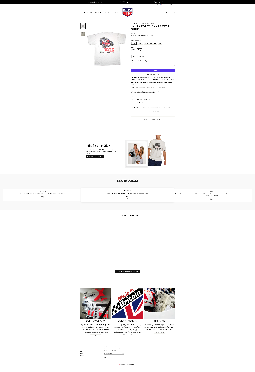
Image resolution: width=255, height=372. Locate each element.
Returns (82, 355)
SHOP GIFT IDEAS (95, 335)
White (134, 50)
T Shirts (84, 12)
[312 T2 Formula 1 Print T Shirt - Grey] (92, 258)
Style (133, 54)
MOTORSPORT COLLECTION (147, 24)
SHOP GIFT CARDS (159, 332)
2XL (155, 43)
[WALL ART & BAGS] (95, 303)
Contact (82, 353)
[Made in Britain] (127, 303)
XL (151, 43)
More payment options (153, 74)
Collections (137, 24)
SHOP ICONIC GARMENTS (94, 156)
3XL (160, 43)
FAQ (81, 349)
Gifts (114, 12)
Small (133, 43)
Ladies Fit (141, 56)
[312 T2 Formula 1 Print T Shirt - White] (90, 258)
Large (146, 43)
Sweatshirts (95, 12)
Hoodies (106, 12)
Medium (140, 43)
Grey (139, 50)
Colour (133, 47)
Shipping (140, 35)
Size (135, 40)
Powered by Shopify (127, 366)
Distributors (83, 351)
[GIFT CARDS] (159, 303)
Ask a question (153, 115)
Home (132, 24)
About (81, 346)
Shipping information (153, 111)
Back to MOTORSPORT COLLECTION (128, 271)
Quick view (91, 252)
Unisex (134, 56)
